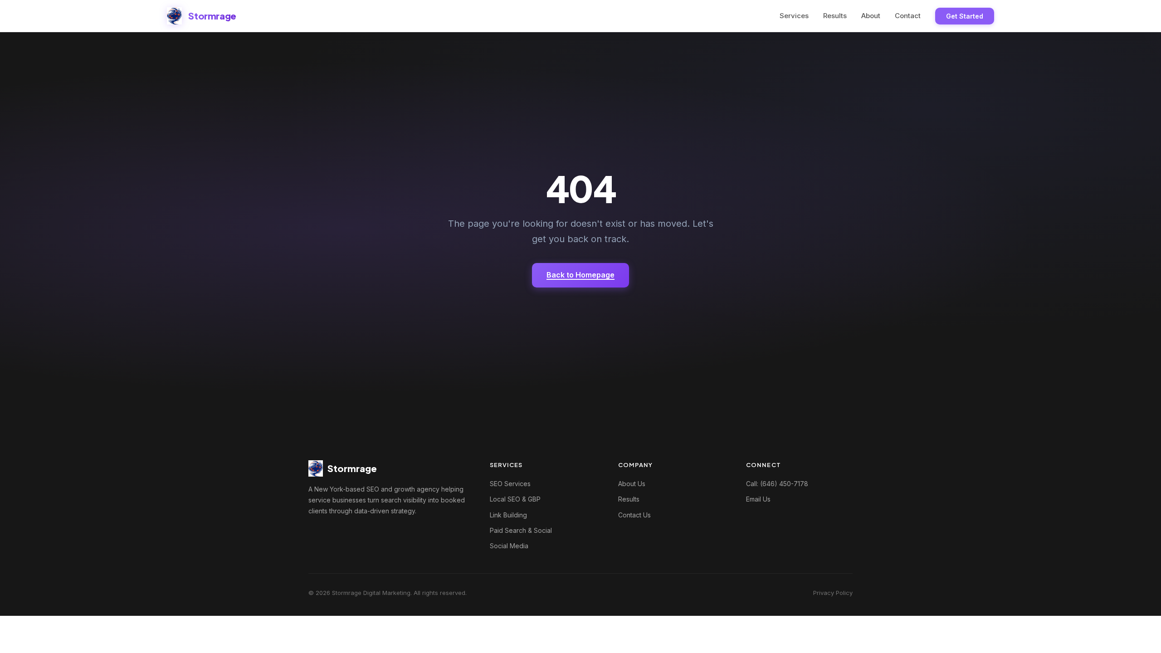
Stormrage (212, 15)
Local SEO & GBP (515, 499)
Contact (908, 15)
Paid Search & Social (521, 530)
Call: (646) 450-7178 (777, 483)
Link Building (508, 515)
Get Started (964, 16)
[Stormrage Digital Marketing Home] (174, 15)
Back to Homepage (580, 274)
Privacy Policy (833, 592)
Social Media (509, 546)
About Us (631, 483)
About (870, 15)
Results (835, 15)
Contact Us (634, 515)
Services (794, 15)
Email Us (758, 499)
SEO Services (510, 483)
